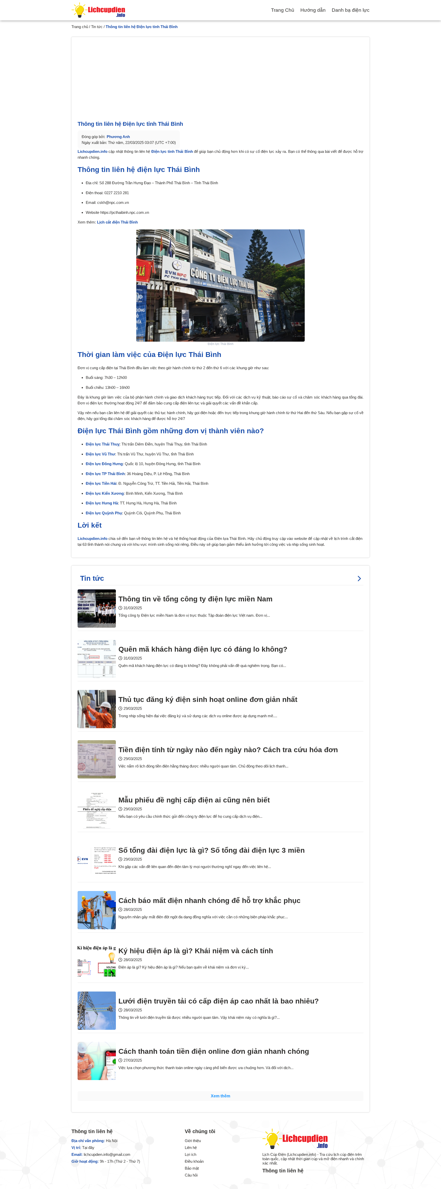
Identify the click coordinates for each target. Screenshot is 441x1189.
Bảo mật (192, 1168)
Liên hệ (191, 1147)
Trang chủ (79, 26)
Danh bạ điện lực (351, 10)
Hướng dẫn (313, 10)
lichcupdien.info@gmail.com (107, 1154)
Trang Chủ (282, 10)
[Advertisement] (220, 82)
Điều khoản (194, 1161)
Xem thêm (220, 1096)
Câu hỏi (191, 1175)
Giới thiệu (193, 1140)
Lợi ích (190, 1154)
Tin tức (97, 26)
